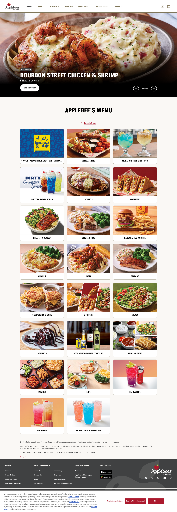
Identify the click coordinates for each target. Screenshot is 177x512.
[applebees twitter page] (152, 478)
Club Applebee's (60, 479)
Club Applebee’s (101, 6)
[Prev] (136, 88)
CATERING (68, 6)
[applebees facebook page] (146, 478)
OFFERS (40, 6)
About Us (37, 471)
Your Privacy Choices (115, 501)
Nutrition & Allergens (13, 483)
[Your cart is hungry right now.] (169, 6)
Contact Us (38, 475)
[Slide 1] (143, 88)
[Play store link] (106, 477)
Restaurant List (10, 479)
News (36, 479)
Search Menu (90, 123)
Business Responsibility (63, 483)
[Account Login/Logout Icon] (162, 6)
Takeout (8, 471)
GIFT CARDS (83, 6)
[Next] (154, 88)
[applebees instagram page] (158, 478)
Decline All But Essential (135, 501)
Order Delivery (10, 475)
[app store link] (106, 472)
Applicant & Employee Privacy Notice (83, 476)
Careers (78, 471)
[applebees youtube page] (164, 478)
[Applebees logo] (12, 6)
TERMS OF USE (73, 497)
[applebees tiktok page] (170, 478)
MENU (29, 6)
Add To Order (30, 87)
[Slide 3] (147, 88)
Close (156, 501)
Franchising (58, 471)
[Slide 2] (145, 88)
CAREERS (118, 6)
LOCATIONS (54, 6)
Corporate (57, 475)
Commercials (38, 483)
